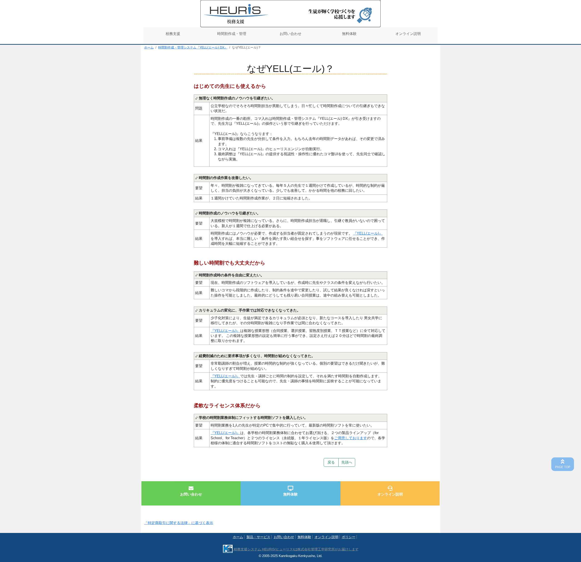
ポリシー (348, 537)
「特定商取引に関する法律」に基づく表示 (178, 523)
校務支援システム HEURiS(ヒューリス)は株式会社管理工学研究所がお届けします (296, 549)
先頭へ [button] (346, 462)
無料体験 (304, 537)
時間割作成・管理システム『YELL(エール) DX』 (192, 47)
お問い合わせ (284, 537)
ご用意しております (350, 438)
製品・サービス (258, 537)
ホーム (149, 47)
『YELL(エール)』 (368, 233)
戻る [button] (331, 462)
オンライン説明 (326, 537)
